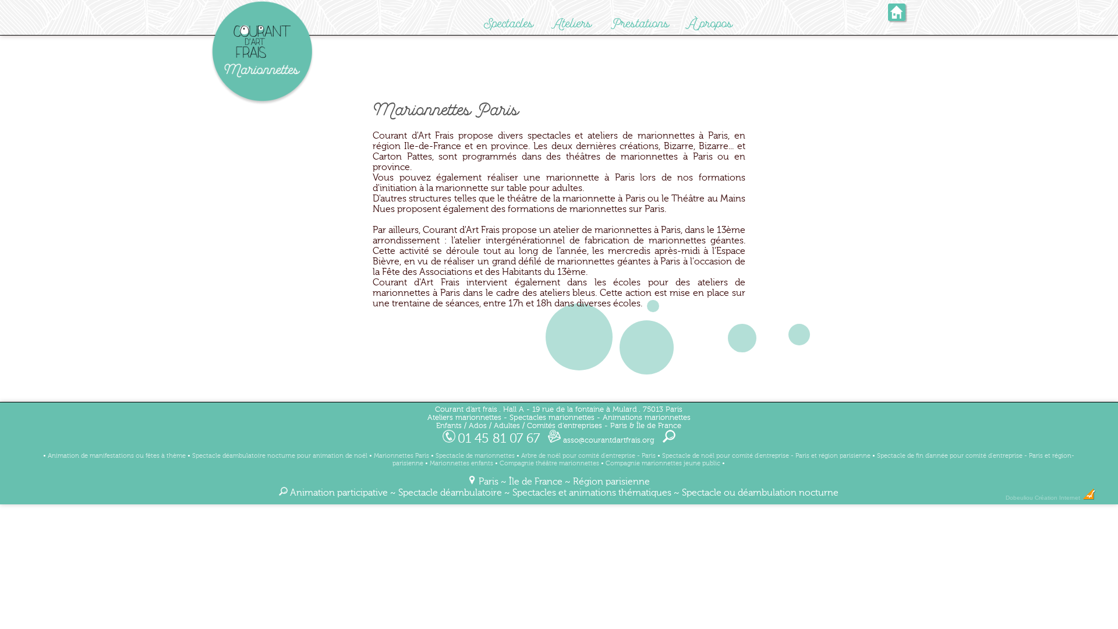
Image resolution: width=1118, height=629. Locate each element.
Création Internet (1058, 497)
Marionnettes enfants (461, 463)
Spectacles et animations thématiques (591, 492)
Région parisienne (611, 481)
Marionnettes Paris (401, 456)
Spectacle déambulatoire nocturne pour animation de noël (279, 456)
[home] (896, 17)
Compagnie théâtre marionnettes (549, 463)
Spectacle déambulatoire (450, 492)
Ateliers (572, 23)
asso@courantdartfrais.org (607, 440)
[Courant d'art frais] (262, 102)
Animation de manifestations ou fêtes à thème (117, 456)
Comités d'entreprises (564, 426)
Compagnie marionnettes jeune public (663, 463)
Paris (488, 481)
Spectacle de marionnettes (475, 456)
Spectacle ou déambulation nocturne (760, 492)
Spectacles (508, 23)
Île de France (535, 481)
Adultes (507, 426)
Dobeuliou (1019, 497)
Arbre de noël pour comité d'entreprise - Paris (588, 456)
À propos (711, 23)
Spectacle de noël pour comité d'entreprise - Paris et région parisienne (766, 456)
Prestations (640, 23)
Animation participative (339, 492)
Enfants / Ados (461, 426)
